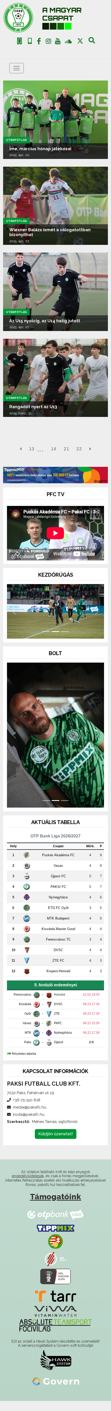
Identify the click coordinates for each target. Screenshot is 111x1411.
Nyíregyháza (58, 907)
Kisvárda (25, 1014)
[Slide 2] (55, 642)
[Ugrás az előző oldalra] (21, 449)
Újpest (58, 1052)
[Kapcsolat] (30, 41)
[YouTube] (57, 42)
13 (32, 449)
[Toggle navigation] (16, 68)
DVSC (58, 960)
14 (54, 449)
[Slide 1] (46, 642)
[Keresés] (92, 42)
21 (66, 449)
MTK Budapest (58, 928)
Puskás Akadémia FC (58, 865)
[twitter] (80, 41)
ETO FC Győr (58, 918)
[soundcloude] (68, 41)
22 (79, 449)
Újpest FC (58, 886)
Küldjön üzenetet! (55, 1143)
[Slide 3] (65, 642)
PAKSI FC (58, 897)
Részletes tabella (24, 1063)
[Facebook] (39, 42)
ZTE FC (58, 970)
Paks (27, 1052)
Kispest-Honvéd (58, 981)
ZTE (57, 1024)
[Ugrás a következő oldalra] (90, 449)
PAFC (58, 1033)
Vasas (58, 876)
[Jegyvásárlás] (19, 41)
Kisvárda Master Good (58, 939)
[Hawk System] (55, 1370)
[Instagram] (48, 42)
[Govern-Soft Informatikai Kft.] (55, 1391)
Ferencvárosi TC (58, 949)
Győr (28, 1024)
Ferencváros (22, 1005)
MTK (28, 1043)
